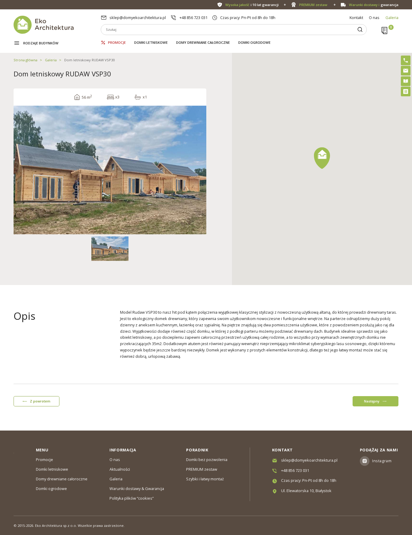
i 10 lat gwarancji (251, 4)
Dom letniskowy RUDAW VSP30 (89, 60)
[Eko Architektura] (57, 25)
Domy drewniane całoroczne (203, 42)
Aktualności (119, 469)
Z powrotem (40, 401)
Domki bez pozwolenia (206, 459)
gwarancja (373, 4)
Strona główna (25, 60)
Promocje (117, 42)
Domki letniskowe (151, 42)
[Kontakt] (405, 70)
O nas (374, 17)
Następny (371, 401)
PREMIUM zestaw (201, 469)
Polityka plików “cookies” (131, 498)
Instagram (381, 460)
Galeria (391, 17)
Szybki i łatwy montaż (205, 479)
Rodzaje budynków (41, 43)
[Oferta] (405, 91)
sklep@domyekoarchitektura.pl (137, 17)
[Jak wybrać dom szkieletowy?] (405, 81)
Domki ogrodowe (254, 42)
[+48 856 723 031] (405, 60)
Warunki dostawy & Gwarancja (136, 488)
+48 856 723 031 (193, 17)
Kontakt (356, 17)
